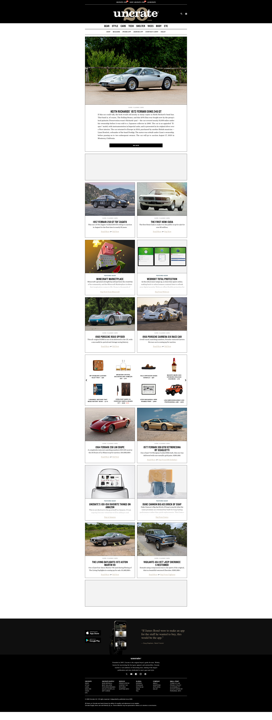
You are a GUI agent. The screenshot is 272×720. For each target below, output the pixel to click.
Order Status (124, 683)
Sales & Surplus (108, 689)
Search (181, 14)
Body (159, 26)
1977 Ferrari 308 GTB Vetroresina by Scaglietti (162, 448)
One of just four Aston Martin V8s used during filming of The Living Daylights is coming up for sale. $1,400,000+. (110, 569)
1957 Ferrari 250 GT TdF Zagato (110, 222)
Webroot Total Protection (162, 279)
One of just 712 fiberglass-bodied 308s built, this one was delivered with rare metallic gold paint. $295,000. (162, 454)
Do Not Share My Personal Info (176, 690)
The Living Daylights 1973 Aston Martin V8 (110, 563)
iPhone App (127, 32)
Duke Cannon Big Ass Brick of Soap (162, 504)
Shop (108, 32)
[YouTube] (131, 674)
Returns (122, 687)
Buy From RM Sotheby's (167, 460)
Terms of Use (175, 683)
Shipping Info (124, 689)
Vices (151, 26)
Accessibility (175, 687)
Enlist (163, 32)
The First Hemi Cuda (162, 222)
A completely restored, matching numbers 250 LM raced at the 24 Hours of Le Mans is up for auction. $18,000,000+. (110, 451)
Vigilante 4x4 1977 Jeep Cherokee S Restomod (162, 563)
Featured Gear (110, 275)
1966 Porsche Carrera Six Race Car (162, 336)
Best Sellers (107, 685)
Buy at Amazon (110, 517)
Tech (131, 26)
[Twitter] (126, 674)
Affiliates (156, 687)
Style (115, 26)
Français (139, 685)
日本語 (138, 689)
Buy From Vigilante (167, 574)
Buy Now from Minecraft (110, 292)
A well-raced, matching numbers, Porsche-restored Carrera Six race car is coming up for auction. (162, 340)
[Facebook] (136, 674)
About (155, 683)
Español (139, 683)
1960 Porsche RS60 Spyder (110, 336)
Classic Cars (138, 107)
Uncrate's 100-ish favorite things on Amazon (110, 505)
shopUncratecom (137, 2)
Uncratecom (121, 2)
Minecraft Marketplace (110, 279)
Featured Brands (108, 687)
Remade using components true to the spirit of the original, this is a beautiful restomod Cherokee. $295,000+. (162, 569)
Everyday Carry (152, 32)
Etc (166, 26)
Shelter (140, 26)
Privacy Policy (175, 685)
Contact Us (123, 685)
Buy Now (167, 231)
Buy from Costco (162, 517)
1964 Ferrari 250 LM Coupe (110, 447)
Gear (106, 26)
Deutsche (140, 687)
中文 (137, 691)
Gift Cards (106, 691)
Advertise (157, 685)
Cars (123, 26)
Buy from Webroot (162, 292)
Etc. (86, 693)
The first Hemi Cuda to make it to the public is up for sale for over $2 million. (162, 226)
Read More (105, 231)
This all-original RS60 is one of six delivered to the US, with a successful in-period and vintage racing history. (109, 340)
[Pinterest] (145, 674)
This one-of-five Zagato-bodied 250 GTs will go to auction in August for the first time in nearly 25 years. (110, 226)
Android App (138, 32)
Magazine (116, 32)
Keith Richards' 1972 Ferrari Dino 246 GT (136, 111)
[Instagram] (140, 674)
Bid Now (115, 231)
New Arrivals (107, 683)
